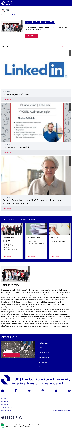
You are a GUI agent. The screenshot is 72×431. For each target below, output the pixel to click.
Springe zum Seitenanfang (60, 410)
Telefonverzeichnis (45, 348)
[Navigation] (69, 3)
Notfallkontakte (44, 352)
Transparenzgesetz (7, 407)
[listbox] (36, 241)
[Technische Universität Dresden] (7, 3)
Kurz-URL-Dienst (44, 362)
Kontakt (3, 398)
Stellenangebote (44, 357)
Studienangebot (44, 343)
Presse (41, 367)
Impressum (5, 401)
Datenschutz (5, 404)
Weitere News (66, 47)
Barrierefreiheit (6, 410)
